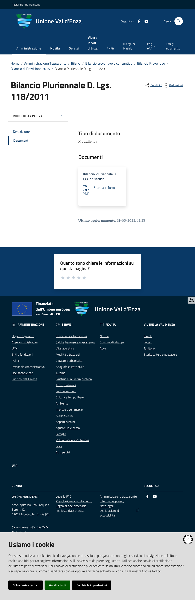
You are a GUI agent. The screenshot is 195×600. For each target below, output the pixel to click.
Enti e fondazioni (22, 354)
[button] (178, 21)
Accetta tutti (57, 585)
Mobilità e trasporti (68, 354)
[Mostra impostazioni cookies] (191, 300)
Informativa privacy (112, 501)
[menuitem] (29, 48)
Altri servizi (63, 452)
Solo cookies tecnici (25, 585)
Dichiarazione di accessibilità (109, 513)
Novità (111, 324)
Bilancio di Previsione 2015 (30, 68)
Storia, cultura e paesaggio (160, 354)
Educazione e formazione (71, 336)
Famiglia (61, 434)
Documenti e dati (22, 373)
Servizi (67, 324)
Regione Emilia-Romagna (26, 4)
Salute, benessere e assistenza (75, 342)
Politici (16, 360)
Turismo (60, 373)
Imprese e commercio (69, 409)
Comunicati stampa (112, 342)
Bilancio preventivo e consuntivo (108, 63)
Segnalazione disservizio (71, 506)
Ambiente (62, 403)
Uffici (15, 348)
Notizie (104, 336)
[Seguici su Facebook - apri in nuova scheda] (137, 21)
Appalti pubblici (65, 421)
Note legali (106, 506)
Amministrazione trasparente (118, 496)
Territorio (149, 348)
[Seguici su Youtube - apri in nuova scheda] (145, 21)
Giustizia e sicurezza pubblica (74, 379)
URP (14, 465)
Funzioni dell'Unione (24, 379)
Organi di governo (23, 336)
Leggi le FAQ (64, 496)
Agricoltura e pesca (68, 428)
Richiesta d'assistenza (70, 510)
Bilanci (76, 63)
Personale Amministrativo (28, 366)
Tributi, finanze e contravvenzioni (66, 388)
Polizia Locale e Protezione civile (72, 443)
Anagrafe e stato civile (70, 366)
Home (15, 63)
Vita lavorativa (65, 348)
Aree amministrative (25, 342)
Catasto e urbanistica (69, 360)
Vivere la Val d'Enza (159, 324)
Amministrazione (31, 324)
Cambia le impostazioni (92, 585)
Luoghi (148, 342)
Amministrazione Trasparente (45, 63)
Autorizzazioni (64, 415)
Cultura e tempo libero (70, 397)
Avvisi (103, 348)
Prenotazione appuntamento (74, 501)
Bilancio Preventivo (151, 63)
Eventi (148, 336)
